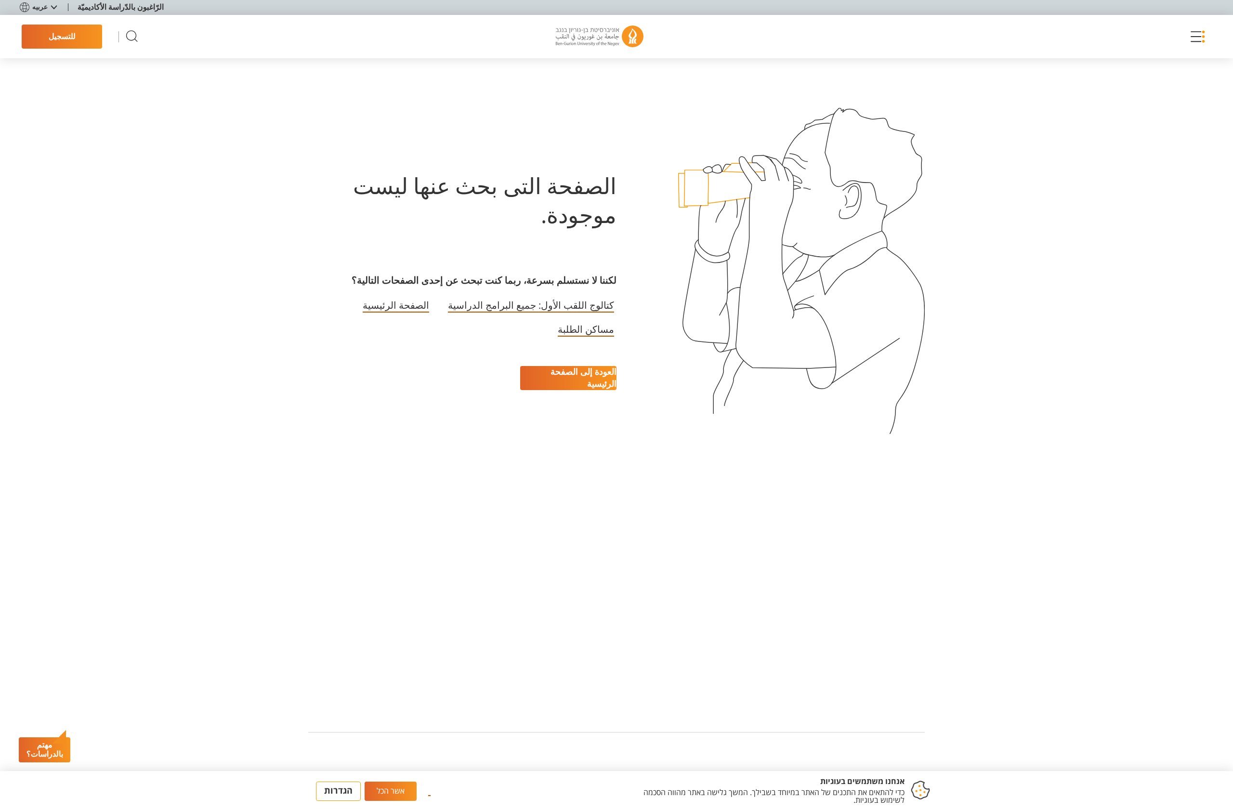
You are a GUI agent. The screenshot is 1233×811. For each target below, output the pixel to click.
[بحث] (132, 37)
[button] (1195, 36)
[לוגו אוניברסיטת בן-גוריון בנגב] (599, 37)
